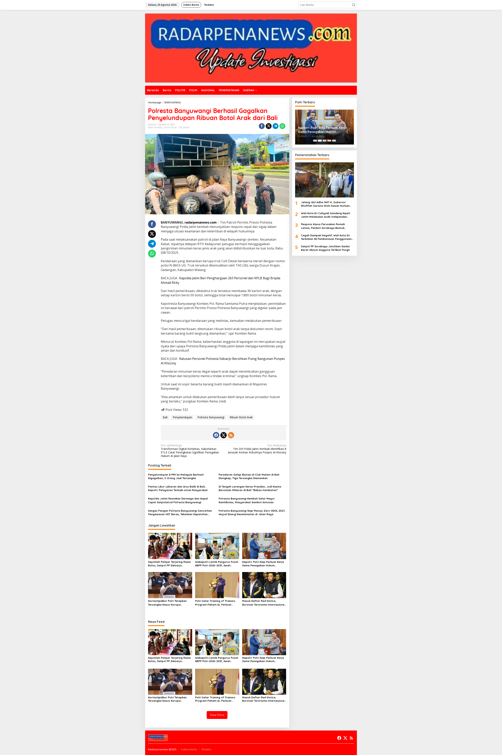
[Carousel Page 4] (329, 141)
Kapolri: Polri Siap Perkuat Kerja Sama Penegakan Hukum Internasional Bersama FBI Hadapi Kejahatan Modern (263, 563)
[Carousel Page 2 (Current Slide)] (320, 141)
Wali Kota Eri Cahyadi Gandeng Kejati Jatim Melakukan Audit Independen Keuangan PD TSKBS (325, 215)
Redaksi (206, 749)
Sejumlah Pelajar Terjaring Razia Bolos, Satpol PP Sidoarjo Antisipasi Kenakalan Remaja (169, 563)
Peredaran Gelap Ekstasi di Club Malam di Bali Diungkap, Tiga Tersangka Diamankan (249, 476)
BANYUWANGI (155, 127)
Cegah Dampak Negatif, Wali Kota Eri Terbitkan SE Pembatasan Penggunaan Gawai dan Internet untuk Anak (326, 237)
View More (217, 715)
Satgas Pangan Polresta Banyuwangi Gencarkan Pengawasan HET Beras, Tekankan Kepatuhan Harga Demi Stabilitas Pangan (180, 512)
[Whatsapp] (282, 126)
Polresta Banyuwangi (210, 417)
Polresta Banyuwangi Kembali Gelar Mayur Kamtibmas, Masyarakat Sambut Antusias (247, 500)
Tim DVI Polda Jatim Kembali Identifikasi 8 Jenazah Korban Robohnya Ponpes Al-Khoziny (257, 449)
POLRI (174, 127)
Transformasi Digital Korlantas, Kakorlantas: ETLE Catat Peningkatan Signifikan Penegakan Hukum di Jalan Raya (190, 451)
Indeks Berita (189, 749)
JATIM (167, 127)
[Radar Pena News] (251, 47)
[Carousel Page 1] (315, 141)
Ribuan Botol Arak (241, 417)
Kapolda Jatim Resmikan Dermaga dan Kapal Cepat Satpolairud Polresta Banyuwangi (178, 500)
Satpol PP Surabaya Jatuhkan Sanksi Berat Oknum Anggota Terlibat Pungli (325, 248)
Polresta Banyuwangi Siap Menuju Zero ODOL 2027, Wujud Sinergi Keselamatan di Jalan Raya (252, 512)
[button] (353, 5)
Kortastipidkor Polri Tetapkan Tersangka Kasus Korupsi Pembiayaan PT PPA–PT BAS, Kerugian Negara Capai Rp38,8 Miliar (168, 602)
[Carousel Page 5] (334, 141)
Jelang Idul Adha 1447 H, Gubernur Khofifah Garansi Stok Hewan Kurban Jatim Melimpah (325, 203)
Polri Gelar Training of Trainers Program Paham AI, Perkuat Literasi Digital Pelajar (215, 602)
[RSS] (231, 435)
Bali (165, 417)
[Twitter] (223, 435)
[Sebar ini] (262, 126)
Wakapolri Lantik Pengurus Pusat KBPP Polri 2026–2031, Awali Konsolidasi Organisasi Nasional (216, 563)
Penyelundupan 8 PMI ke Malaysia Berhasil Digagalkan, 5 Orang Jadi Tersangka (176, 476)
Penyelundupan (182, 417)
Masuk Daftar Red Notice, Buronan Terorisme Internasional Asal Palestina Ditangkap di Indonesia (263, 602)
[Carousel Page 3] (324, 141)
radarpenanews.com (201, 222)
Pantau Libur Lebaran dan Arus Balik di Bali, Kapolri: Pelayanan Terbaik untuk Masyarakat (178, 488)
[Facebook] (216, 435)
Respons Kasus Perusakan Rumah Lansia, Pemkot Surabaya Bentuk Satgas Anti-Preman (323, 226)
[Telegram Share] (275, 126)
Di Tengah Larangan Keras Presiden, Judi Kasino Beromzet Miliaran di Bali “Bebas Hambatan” (250, 488)
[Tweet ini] (269, 126)
